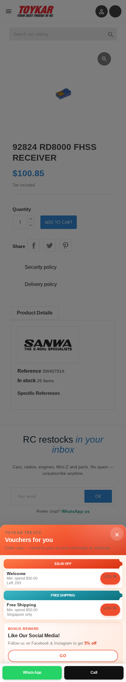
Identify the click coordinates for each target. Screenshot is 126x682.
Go (63, 655)
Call (94, 672)
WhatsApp (32, 672)
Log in (110, 576)
